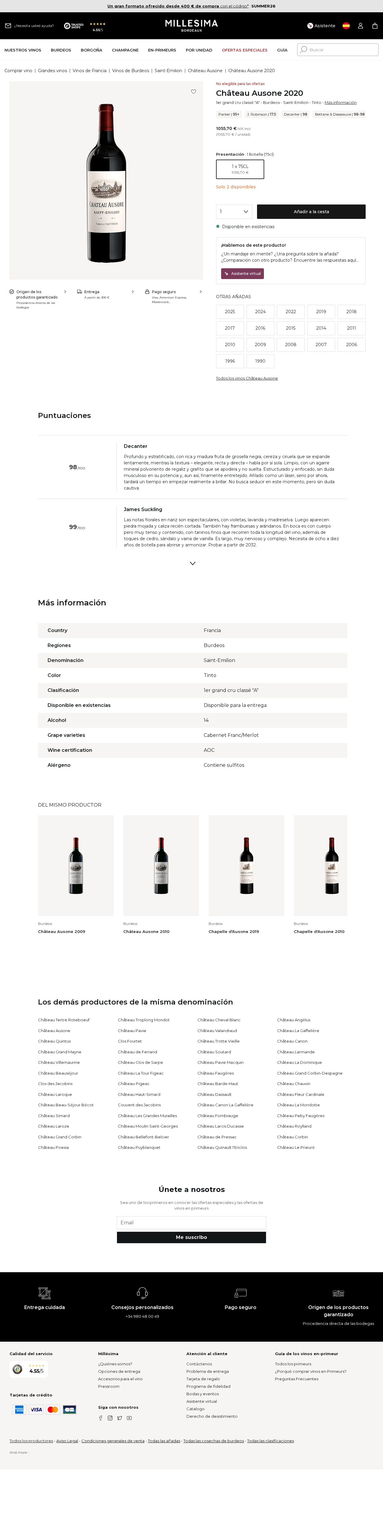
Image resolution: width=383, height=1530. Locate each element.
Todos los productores (31, 1440)
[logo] (191, 26)
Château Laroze (53, 1126)
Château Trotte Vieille (218, 1041)
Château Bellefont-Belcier (143, 1136)
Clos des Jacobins (55, 1083)
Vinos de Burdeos (130, 70)
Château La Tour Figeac (141, 1073)
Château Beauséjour (58, 1073)
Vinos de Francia (90, 70)
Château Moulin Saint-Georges (148, 1126)
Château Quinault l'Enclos (222, 1147)
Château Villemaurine (59, 1062)
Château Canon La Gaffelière (225, 1104)
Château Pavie (132, 1030)
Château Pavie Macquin (220, 1062)
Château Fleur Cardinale (300, 1094)
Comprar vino (18, 70)
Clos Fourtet (130, 1041)
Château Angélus (293, 1019)
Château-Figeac (134, 1083)
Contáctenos (199, 1363)
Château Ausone (205, 70)
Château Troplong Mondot (144, 1019)
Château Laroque (55, 1094)
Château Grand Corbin (59, 1136)
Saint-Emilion (168, 70)
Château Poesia (53, 1147)
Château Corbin (292, 1136)
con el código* (178, 6)
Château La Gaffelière (298, 1030)
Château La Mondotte (298, 1104)
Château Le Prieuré (296, 1147)
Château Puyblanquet (139, 1147)
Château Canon (292, 1041)
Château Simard (54, 1115)
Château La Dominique (299, 1062)
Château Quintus (54, 1041)
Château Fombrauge (217, 1115)
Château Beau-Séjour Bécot (66, 1104)
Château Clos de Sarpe (140, 1062)
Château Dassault (214, 1094)
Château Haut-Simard (139, 1094)
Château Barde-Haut (217, 1083)
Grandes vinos (52, 70)
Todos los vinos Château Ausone (247, 378)
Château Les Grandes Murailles (147, 1115)
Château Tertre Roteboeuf (63, 1019)
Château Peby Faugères (300, 1115)
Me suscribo (191, 1237)
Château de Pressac (217, 1136)
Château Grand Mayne (59, 1051)
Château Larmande (296, 1051)
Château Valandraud (217, 1030)
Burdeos (271, 102)
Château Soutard (214, 1051)
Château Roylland (294, 1126)
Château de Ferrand (137, 1051)
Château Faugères (215, 1073)
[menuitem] (22, 50)
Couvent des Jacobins (139, 1104)
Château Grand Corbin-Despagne (310, 1073)
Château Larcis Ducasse (220, 1126)
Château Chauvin (293, 1083)
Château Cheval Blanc (219, 1019)
